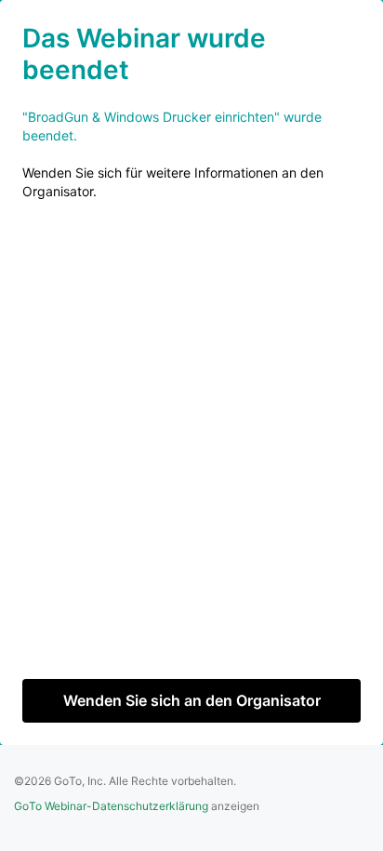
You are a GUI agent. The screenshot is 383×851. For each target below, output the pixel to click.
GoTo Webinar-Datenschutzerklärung (111, 806)
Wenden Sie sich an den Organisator (192, 700)
